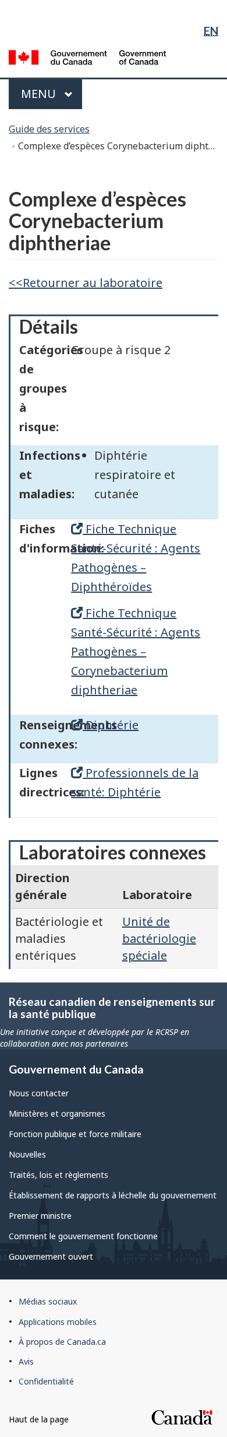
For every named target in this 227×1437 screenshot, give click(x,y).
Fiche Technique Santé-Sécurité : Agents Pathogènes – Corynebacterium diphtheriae (135, 651)
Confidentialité (46, 1381)
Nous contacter (39, 1093)
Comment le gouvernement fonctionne (83, 1236)
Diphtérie (111, 725)
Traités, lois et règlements (58, 1174)
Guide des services (49, 129)
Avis (26, 1361)
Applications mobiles (58, 1321)
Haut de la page (39, 1419)
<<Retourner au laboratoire (85, 283)
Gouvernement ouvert (51, 1256)
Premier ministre (40, 1215)
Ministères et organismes (57, 1113)
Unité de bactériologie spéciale (159, 938)
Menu (50, 94)
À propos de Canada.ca (62, 1341)
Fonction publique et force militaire (75, 1133)
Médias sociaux (48, 1301)
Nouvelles (27, 1154)
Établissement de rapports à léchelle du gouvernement (113, 1195)
